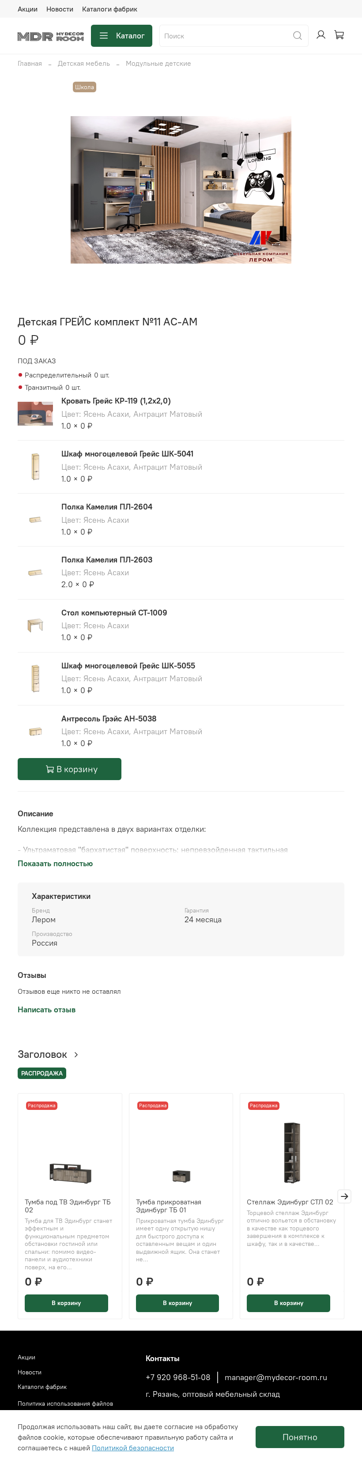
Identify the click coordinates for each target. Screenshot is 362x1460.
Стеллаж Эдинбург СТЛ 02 (290, 1201)
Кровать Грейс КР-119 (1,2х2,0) (116, 401)
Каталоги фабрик (109, 8)
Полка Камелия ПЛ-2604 (106, 507)
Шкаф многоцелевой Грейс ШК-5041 (127, 454)
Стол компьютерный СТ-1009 (114, 612)
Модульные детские (158, 63)
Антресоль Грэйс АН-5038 (109, 718)
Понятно (300, 1436)
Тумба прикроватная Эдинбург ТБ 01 (168, 1205)
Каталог (130, 35)
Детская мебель (84, 63)
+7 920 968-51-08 (178, 1377)
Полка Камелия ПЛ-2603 (106, 560)
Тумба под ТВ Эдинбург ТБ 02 (68, 1205)
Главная (30, 63)
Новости (59, 8)
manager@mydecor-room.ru (276, 1377)
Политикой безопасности (133, 1447)
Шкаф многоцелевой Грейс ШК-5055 (128, 665)
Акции (28, 8)
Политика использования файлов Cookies (65, 1408)
